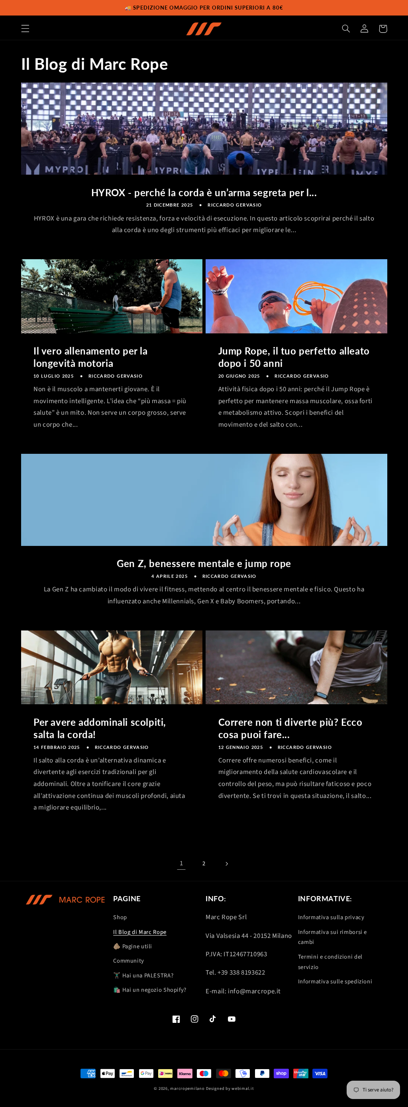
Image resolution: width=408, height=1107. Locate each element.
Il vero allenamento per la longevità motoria (90, 357)
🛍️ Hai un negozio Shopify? (149, 990)
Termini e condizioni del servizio (330, 962)
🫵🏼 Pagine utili (132, 946)
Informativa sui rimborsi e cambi (332, 937)
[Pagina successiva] (227, 864)
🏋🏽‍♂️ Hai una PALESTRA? (143, 975)
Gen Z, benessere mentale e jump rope (204, 563)
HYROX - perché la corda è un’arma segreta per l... (204, 192)
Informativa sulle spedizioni (335, 981)
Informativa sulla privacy (331, 917)
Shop (120, 917)
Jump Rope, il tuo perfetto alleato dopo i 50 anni (294, 357)
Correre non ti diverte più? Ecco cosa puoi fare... (290, 728)
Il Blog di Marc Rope (140, 932)
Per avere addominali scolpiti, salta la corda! (99, 728)
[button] (25, 29)
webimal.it (242, 1088)
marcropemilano (187, 1088)
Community (128, 961)
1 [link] (181, 863)
